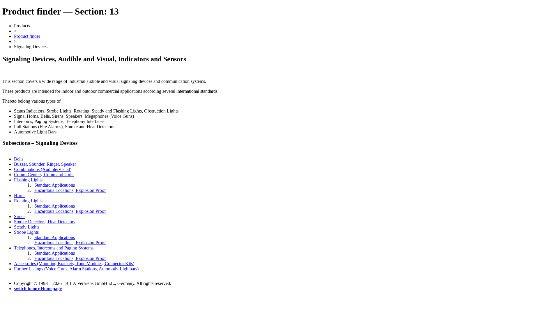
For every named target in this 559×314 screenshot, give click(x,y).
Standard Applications (54, 185)
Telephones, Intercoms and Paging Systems (53, 247)
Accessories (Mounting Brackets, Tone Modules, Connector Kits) (74, 263)
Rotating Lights (28, 200)
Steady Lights (26, 226)
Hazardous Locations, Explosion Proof (70, 190)
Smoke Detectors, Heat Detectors (44, 221)
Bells (18, 158)
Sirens (19, 216)
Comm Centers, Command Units (44, 174)
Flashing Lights (28, 179)
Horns (19, 195)
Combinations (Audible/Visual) (42, 169)
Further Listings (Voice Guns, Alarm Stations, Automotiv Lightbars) (76, 268)
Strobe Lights (26, 232)
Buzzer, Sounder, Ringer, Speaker (45, 164)
